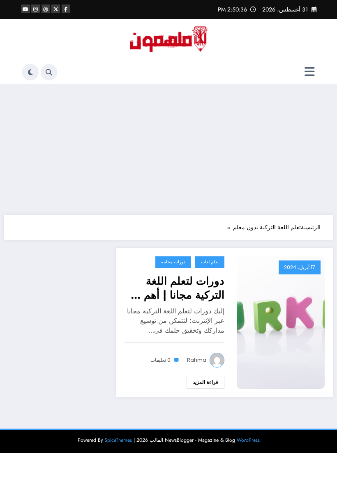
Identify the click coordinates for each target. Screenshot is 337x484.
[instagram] (35, 9)
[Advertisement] (168, 149)
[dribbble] (46, 9)
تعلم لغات (210, 262)
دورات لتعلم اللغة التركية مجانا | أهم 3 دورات (179, 288)
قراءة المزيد (205, 382)
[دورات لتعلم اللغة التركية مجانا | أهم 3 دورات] (281, 322)
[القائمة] (310, 72)
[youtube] (25, 9)
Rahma (196, 359)
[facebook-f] (66, 9)
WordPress (248, 440)
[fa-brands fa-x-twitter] (55, 9)
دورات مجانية (173, 262)
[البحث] (49, 72)
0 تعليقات (160, 359)
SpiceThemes (118, 440)
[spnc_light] (30, 72)
